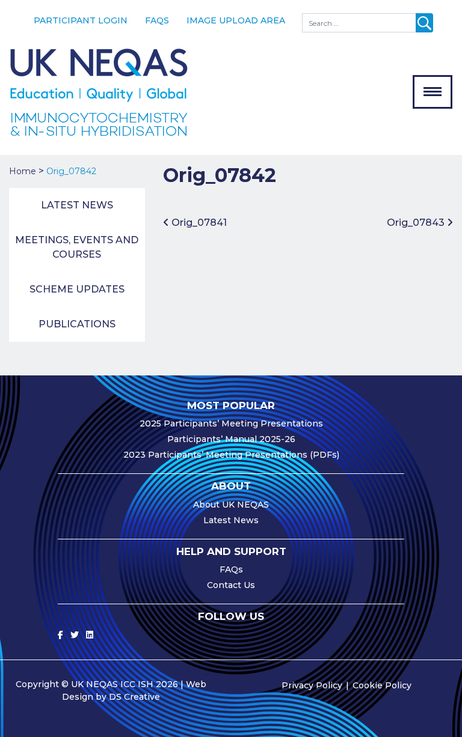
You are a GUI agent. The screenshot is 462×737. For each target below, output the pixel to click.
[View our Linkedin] (89, 634)
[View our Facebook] (60, 634)
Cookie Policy (382, 685)
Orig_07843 (417, 222)
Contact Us (231, 585)
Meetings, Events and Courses (76, 247)
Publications (77, 324)
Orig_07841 (198, 222)
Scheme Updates (77, 289)
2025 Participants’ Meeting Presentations (231, 423)
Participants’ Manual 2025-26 (231, 439)
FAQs (157, 20)
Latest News (77, 205)
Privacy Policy (312, 685)
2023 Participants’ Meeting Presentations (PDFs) (231, 454)
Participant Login (81, 20)
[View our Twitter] (74, 634)
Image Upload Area (235, 20)
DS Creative (134, 696)
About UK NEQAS (231, 504)
